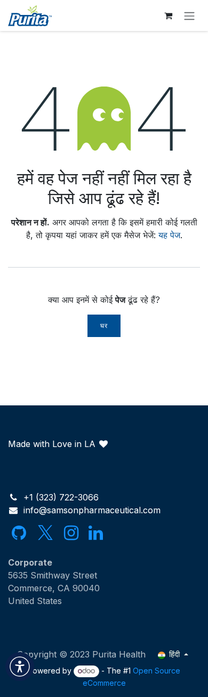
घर (103, 326)
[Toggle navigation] (189, 15)
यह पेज (169, 235)
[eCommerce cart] (168, 15)
